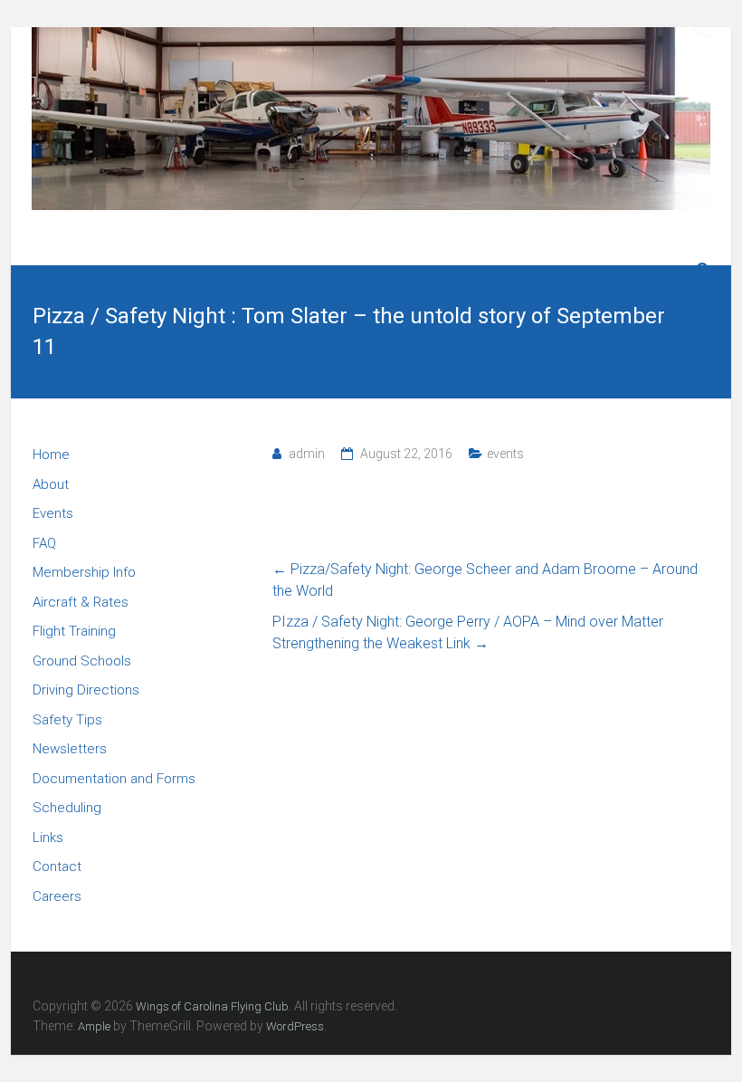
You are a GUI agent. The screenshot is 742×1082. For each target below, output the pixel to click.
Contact (57, 866)
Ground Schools (82, 661)
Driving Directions (86, 690)
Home (51, 454)
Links (48, 837)
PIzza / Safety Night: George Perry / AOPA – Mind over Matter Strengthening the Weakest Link (467, 632)
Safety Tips (67, 720)
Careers (57, 896)
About (51, 484)
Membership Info (84, 572)
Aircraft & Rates (80, 602)
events (505, 453)
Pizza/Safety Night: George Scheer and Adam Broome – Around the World (485, 579)
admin (307, 453)
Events (53, 513)
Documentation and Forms (114, 779)
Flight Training (74, 631)
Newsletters (70, 749)
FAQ (44, 543)
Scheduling (67, 808)
